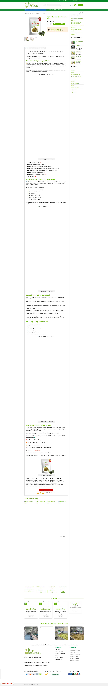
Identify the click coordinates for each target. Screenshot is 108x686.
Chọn (63, 591)
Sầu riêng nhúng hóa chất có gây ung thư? (77, 19)
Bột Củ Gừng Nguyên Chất (40, 587)
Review (72, 85)
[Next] (43, 26)
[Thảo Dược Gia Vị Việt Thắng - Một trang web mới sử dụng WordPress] (33, 5)
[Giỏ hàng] (75, 5)
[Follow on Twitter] (79, 0)
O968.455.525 (53, 29)
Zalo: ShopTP (60, 30)
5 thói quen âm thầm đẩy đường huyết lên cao (76, 23)
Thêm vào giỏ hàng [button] (29, 591)
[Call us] (75, 674)
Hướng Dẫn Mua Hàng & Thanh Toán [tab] (37, 48)
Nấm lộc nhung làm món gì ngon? (76, 30)
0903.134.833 (37, 450)
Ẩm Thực (73, 70)
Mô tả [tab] (26, 48)
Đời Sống (73, 79)
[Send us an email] (80, 0)
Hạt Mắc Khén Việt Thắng (63, 587)
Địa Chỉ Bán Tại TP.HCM (76, 76)
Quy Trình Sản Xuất (75, 83)
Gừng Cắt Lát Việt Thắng (52, 587)
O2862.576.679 (53, 28)
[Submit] (59, 5)
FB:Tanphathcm (55, 30)
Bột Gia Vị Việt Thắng (46, 13)
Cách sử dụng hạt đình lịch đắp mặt (76, 34)
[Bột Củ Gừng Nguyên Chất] (41, 543)
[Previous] (26, 26)
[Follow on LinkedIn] (79, 674)
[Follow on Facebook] (78, 0)
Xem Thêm (31, 616)
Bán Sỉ (72, 72)
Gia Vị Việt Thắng (35, 13)
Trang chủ (27, 13)
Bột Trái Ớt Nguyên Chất (29, 586)
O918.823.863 (58, 29)
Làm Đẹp (73, 81)
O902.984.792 (59, 28)
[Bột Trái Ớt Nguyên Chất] (29, 543)
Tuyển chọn (73, 92)
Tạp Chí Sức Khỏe (58, 9)
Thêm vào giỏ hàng (59, 23)
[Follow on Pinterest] (77, 674)
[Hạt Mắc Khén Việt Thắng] (63, 543)
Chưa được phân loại (75, 74)
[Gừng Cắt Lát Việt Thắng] (52, 543)
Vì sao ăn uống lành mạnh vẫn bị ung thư (77, 26)
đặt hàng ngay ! (46, 490)
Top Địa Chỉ (73, 89)
